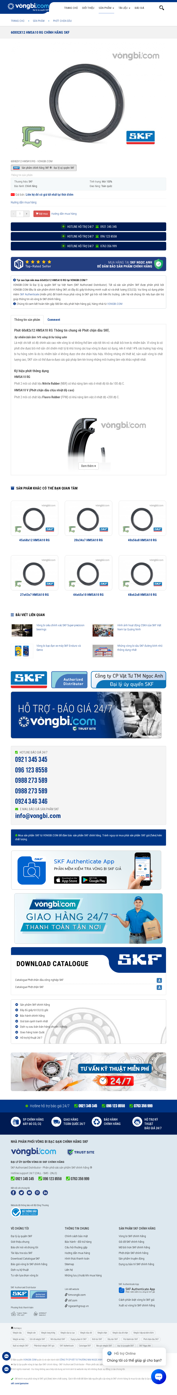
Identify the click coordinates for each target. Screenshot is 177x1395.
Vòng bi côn (31, 1333)
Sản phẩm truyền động (131, 1258)
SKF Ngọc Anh (145, 1346)
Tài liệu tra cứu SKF (21, 1253)
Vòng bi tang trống (48, 1333)
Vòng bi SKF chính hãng (132, 1236)
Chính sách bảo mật (76, 1236)
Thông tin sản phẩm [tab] (27, 319)
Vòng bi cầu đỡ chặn (120, 1333)
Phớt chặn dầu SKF (151, 1339)
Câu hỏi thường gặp (76, 1247)
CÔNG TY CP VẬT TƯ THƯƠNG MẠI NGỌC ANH (80, 1359)
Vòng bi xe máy (18, 1339)
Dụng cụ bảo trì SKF (79, 1339)
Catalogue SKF (85, 1346)
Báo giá (139, 7)
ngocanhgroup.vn (78, 1306)
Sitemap (69, 1264)
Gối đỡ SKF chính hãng (131, 1241)
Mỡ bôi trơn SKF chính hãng (134, 1247)
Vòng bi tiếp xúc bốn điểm (143, 1333)
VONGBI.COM (114, 303)
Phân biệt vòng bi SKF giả (44, 1346)
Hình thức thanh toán (77, 1258)
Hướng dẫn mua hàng (23, 202)
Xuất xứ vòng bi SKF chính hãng (137, 1305)
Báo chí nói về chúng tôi (24, 1247)
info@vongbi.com (38, 815)
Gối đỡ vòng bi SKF (37, 1339)
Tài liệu (123, 7)
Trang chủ (71, 7)
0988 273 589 (31, 780)
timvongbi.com (77, 1294)
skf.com (72, 1300)
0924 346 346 (31, 801)
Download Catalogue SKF (25, 1258)
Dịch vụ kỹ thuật (20, 1269)
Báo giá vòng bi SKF (104, 1346)
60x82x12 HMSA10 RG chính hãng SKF (40, 32)
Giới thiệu (88, 7)
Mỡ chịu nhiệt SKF (58, 1339)
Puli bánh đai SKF (130, 1339)
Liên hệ (69, 1269)
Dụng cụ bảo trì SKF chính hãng (136, 1264)
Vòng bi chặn (102, 1333)
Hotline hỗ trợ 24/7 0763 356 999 (92, 246)
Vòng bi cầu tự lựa (67, 1333)
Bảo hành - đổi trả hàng (78, 1241)
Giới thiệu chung (20, 1241)
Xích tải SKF (97, 1339)
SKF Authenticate (29, 294)
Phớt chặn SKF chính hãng (133, 1253)
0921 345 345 (31, 759)
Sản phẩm (105, 7)
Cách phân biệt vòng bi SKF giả (136, 1299)
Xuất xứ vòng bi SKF (20, 1346)
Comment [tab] (53, 319)
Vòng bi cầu (17, 1333)
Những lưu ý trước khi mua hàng (83, 1275)
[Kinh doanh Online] (6, 1358)
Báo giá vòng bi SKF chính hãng (29, 1264)
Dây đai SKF (112, 1339)
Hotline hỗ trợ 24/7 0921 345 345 (92, 226)
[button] (161, 8)
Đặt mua (43, 213)
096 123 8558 (31, 770)
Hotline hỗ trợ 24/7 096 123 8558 (92, 236)
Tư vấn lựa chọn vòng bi (24, 1275)
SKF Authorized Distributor (26, 1167)
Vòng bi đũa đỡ (86, 1333)
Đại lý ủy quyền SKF (21, 1236)
